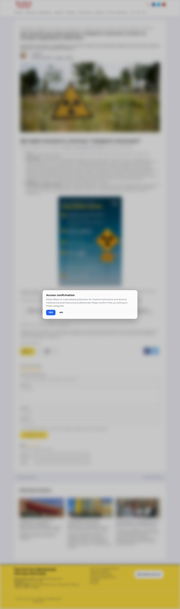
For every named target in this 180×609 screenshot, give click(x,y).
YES (51, 312)
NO (61, 312)
